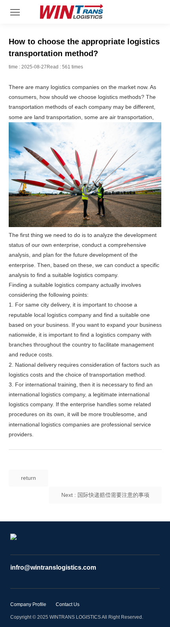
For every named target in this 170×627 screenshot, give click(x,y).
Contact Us (67, 604)
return (28, 478)
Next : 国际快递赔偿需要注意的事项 (105, 495)
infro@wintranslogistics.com (53, 567)
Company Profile (28, 604)
